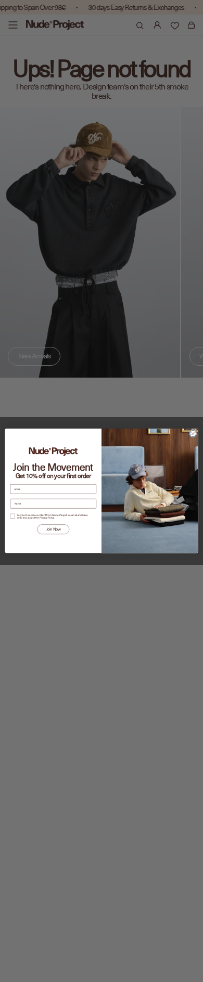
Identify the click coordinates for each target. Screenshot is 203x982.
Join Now (53, 529)
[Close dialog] (193, 434)
